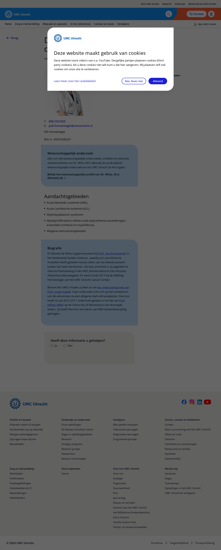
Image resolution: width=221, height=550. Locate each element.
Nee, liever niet (134, 81)
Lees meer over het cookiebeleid (74, 81)
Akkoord (158, 81)
